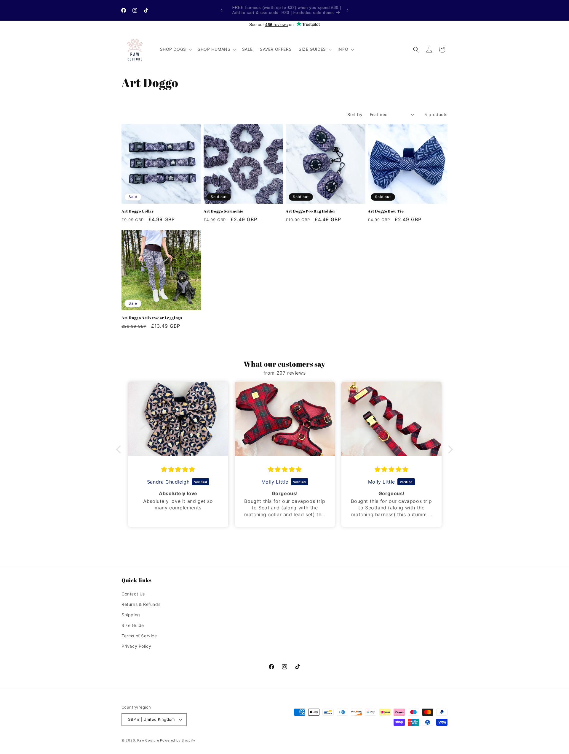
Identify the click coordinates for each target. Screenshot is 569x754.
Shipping (131, 614)
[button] (175, 49)
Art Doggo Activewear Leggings (152, 317)
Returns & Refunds (141, 604)
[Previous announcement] (221, 10)
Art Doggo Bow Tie (386, 211)
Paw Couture (148, 740)
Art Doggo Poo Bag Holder (310, 211)
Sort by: (355, 114)
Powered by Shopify (177, 740)
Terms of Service (139, 635)
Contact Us (133, 593)
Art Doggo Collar (138, 211)
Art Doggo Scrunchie (223, 211)
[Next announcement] (347, 10)
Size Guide (133, 625)
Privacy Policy (136, 646)
